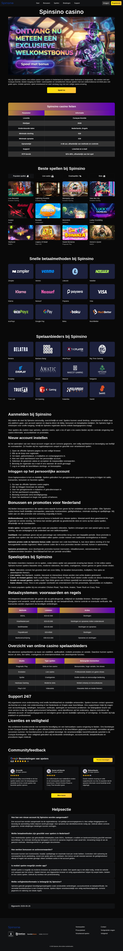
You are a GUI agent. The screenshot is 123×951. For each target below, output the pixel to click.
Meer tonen (61, 795)
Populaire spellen (19, 176)
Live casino (46, 176)
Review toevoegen (103, 760)
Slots (100, 176)
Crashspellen (73, 176)
